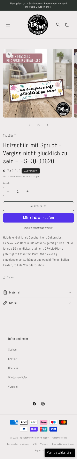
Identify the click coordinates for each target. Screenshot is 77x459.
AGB (35, 444)
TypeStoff (24, 437)
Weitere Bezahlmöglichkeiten (38, 227)
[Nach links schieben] (29, 125)
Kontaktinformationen (63, 444)
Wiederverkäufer (17, 377)
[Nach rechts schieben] (47, 125)
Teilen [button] (10, 277)
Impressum (40, 450)
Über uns (13, 368)
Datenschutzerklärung (18, 444)
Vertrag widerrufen (59, 452)
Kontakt (12, 359)
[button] (8, 24)
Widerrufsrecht (59, 437)
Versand (20, 176)
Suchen (12, 349)
